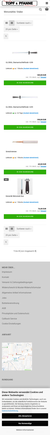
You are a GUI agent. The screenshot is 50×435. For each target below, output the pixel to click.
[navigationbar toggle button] (47, 3)
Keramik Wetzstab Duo (15, 196)
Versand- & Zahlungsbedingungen (17, 282)
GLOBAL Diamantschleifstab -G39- (19, 107)
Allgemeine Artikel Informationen (16, 292)
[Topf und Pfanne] (19, 3)
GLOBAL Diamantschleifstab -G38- (19, 62)
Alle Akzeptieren (25, 416)
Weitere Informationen (25, 430)
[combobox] (24, 23)
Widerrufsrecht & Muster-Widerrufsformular (21, 287)
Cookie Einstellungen (11, 323)
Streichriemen (11, 152)
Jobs (4, 298)
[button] (6, 23)
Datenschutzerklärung (10, 411)
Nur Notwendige (25, 423)
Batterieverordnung (10, 303)
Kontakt (5, 277)
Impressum (7, 272)
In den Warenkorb (25, 83)
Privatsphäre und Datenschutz (15, 313)
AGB (4, 308)
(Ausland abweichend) (30, 68)
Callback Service (9, 318)
